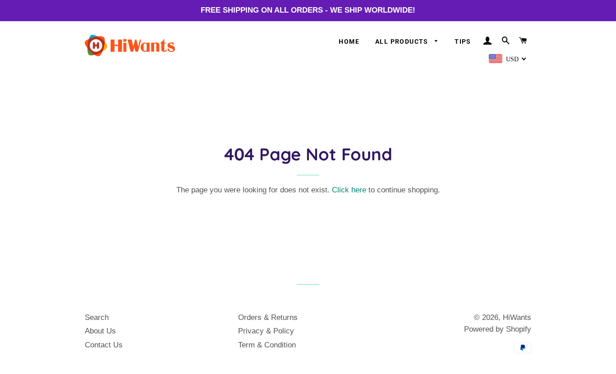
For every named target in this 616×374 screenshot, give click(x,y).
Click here (349, 190)
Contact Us (104, 345)
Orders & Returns (268, 317)
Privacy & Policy (266, 331)
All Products (402, 41)
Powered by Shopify (497, 329)
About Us (100, 331)
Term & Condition (267, 345)
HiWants (517, 317)
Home (349, 41)
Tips (463, 41)
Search (97, 317)
